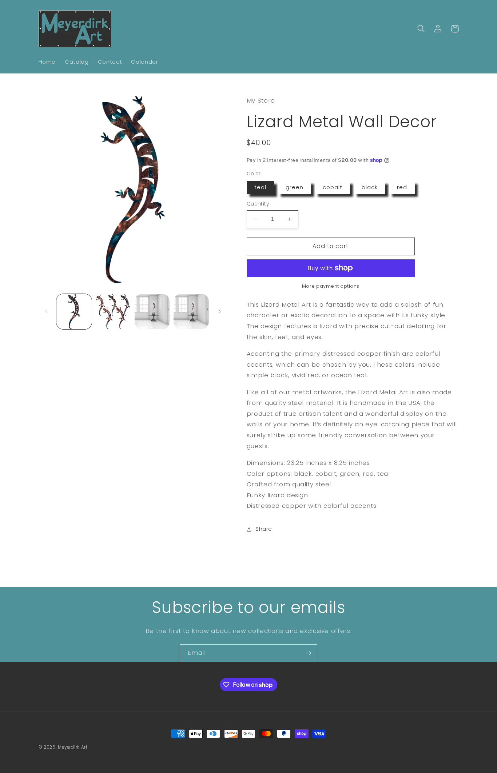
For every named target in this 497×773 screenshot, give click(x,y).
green (294, 187)
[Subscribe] (308, 653)
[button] (421, 28)
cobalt (332, 187)
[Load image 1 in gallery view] (74, 311)
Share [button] (263, 529)
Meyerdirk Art (73, 747)
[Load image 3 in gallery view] (152, 311)
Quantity (258, 203)
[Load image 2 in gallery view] (113, 311)
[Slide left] (47, 311)
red (402, 187)
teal (260, 187)
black (370, 187)
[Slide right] (219, 311)
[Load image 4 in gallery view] (191, 311)
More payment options (331, 286)
